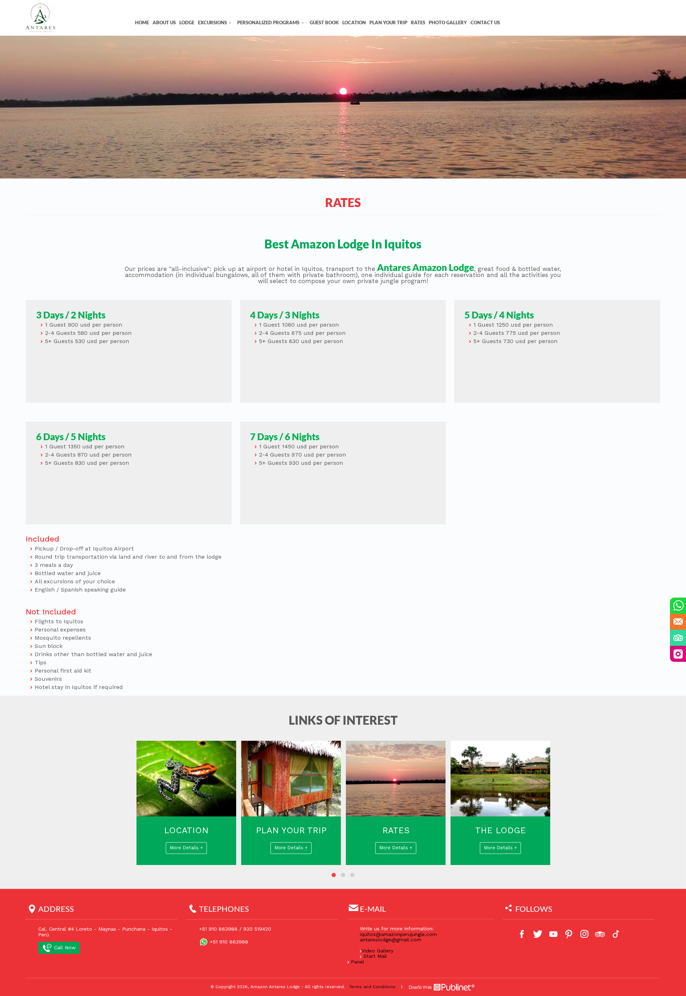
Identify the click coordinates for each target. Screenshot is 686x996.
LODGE (186, 22)
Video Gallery (377, 951)
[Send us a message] (678, 622)
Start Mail (375, 956)
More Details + (230, 848)
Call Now (64, 947)
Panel (357, 962)
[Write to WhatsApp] (678, 606)
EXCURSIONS (212, 22)
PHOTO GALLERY (448, 22)
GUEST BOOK (324, 22)
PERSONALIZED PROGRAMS (268, 22)
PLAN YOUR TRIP (388, 22)
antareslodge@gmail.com (390, 939)
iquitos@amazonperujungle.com (398, 934)
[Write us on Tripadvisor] (678, 638)
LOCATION (354, 22)
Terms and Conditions (372, 987)
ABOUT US (164, 22)
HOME (142, 22)
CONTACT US (485, 22)
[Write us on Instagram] (678, 654)
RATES (418, 22)
